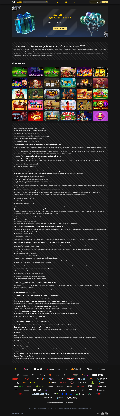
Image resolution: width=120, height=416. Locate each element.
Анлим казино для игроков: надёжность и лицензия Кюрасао (28, 127)
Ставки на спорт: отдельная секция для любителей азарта (28, 138)
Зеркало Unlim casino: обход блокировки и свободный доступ (29, 128)
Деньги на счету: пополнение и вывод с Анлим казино (27, 133)
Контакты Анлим (69, 402)
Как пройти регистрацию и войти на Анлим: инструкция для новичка (30, 130)
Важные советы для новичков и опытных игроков (26, 140)
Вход (104, 2)
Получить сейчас (60, 28)
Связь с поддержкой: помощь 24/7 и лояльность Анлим (27, 141)
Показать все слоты (100, 63)
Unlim (17, 2)
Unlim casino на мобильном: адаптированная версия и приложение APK (31, 136)
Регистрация (95, 2)
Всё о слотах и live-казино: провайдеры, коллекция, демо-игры (29, 135)
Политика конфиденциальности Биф (55, 402)
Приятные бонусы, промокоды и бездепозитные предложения (29, 132)
